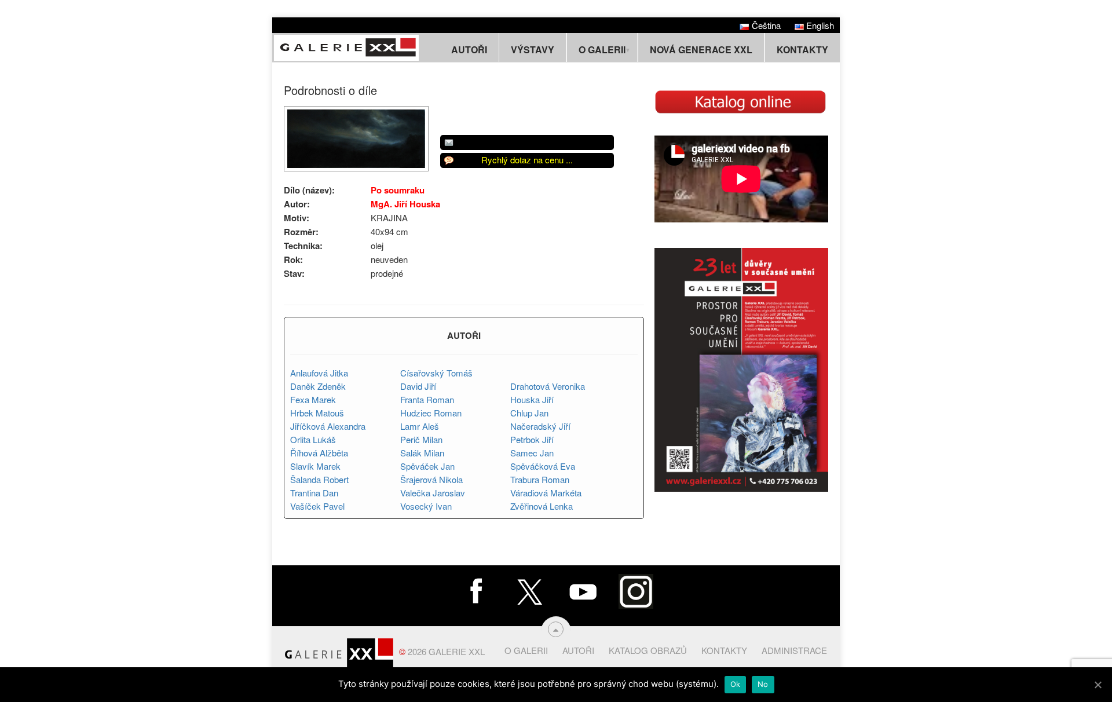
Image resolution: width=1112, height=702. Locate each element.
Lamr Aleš (419, 426)
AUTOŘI (464, 335)
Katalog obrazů (648, 650)
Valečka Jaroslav (432, 493)
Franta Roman (427, 399)
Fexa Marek (313, 399)
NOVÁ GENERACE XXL (701, 49)
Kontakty (802, 49)
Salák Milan (422, 453)
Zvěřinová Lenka (541, 506)
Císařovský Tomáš (436, 373)
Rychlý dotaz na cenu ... (527, 159)
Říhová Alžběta (319, 453)
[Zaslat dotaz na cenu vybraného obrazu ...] (527, 142)
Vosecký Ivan (426, 506)
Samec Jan (532, 453)
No (763, 684)
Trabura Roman (539, 479)
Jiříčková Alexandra (327, 426)
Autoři (469, 49)
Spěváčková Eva (542, 466)
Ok (735, 684)
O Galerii (526, 650)
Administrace (794, 650)
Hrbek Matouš (317, 413)
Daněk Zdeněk (318, 386)
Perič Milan (421, 439)
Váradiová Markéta (545, 493)
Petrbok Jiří (532, 439)
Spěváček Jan (427, 466)
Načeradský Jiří (540, 426)
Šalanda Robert (319, 479)
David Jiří (418, 386)
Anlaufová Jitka (319, 373)
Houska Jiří (532, 399)
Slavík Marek (315, 466)
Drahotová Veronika (547, 386)
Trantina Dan (314, 493)
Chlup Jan (529, 413)
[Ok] (1097, 684)
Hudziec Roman (431, 413)
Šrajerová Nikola (431, 479)
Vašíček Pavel (317, 506)
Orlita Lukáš (313, 439)
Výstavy (532, 49)
